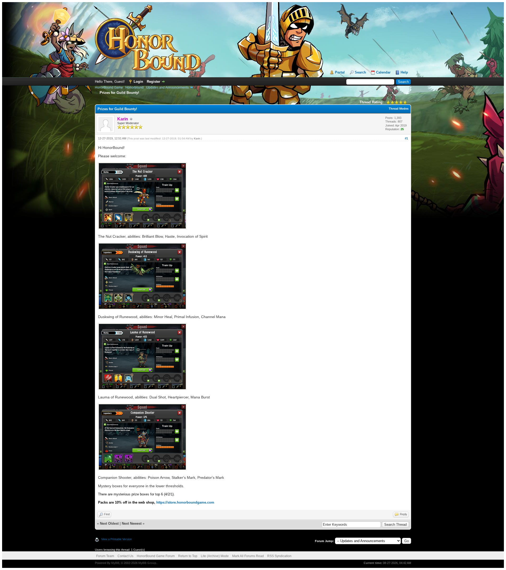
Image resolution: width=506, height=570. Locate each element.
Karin (197, 138)
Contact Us (125, 556)
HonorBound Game (109, 87)
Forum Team (105, 556)
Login (138, 82)
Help (404, 72)
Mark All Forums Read (248, 556)
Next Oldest (109, 523)
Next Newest (132, 523)
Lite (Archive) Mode (215, 556)
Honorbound (134, 87)
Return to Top (187, 556)
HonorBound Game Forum (156, 556)
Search (360, 72)
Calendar (383, 72)
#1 (406, 138)
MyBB (115, 562)
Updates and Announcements (167, 87)
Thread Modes (398, 108)
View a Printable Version (116, 539)
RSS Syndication (279, 556)
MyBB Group (147, 562)
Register (153, 82)
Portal (340, 72)
